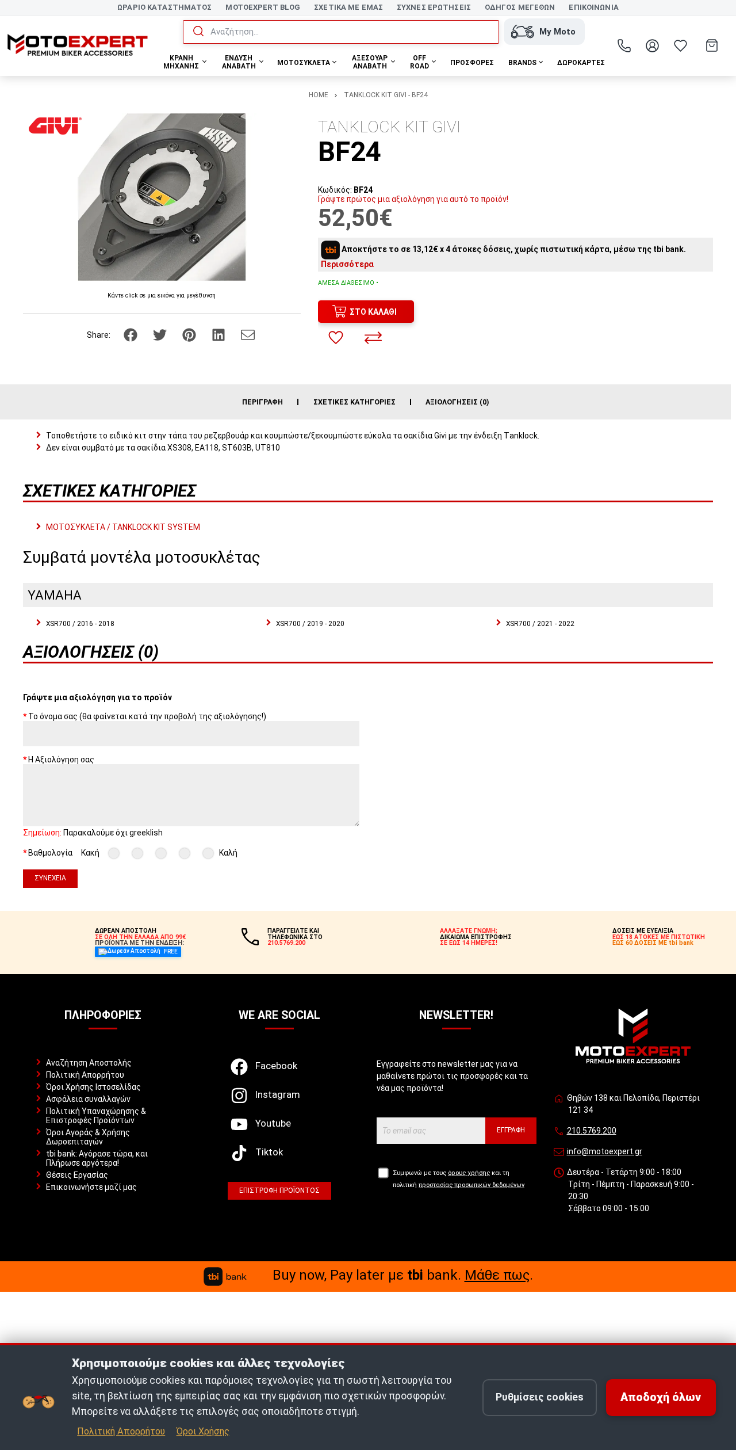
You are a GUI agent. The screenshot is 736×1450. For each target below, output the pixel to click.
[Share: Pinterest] (190, 334)
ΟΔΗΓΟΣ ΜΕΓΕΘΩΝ (520, 7)
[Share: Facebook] (131, 334)
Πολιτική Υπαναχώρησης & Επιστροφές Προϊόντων (96, 1115)
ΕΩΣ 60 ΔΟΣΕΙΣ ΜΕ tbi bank (652, 943)
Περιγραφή (262, 402)
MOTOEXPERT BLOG (262, 7)
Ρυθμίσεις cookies (540, 1397)
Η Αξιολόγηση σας (61, 759)
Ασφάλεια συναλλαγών (88, 1099)
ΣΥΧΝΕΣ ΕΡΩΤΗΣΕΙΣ (434, 7)
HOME (318, 95)
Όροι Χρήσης (203, 1431)
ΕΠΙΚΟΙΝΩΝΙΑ (593, 7)
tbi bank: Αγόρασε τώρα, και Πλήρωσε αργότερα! (97, 1158)
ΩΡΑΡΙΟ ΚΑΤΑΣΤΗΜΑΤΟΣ (164, 7)
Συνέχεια (50, 878)
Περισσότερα (347, 264)
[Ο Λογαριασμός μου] (653, 45)
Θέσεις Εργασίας (77, 1175)
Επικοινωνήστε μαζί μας (91, 1187)
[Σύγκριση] (373, 338)
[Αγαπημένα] (681, 45)
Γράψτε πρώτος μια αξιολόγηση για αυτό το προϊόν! (413, 199)
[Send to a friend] (248, 334)
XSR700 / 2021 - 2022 (540, 624)
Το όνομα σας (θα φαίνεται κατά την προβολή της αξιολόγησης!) (147, 716)
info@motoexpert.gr (604, 1151)
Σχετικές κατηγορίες (354, 402)
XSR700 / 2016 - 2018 (80, 624)
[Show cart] (712, 45)
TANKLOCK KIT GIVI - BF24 (386, 95)
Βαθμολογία (50, 852)
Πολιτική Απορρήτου (85, 1074)
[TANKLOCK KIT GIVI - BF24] (162, 197)
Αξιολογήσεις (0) (457, 402)
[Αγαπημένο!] (336, 338)
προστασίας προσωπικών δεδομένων (471, 1185)
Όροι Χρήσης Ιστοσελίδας (93, 1087)
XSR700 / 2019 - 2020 (310, 624)
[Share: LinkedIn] (219, 334)
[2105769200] (624, 45)
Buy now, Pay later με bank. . (403, 1275)
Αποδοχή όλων (660, 1397)
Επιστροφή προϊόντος (279, 1190)
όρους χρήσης (469, 1173)
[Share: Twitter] (160, 334)
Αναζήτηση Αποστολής (89, 1062)
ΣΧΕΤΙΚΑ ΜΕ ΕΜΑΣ (348, 7)
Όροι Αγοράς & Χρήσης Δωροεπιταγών (88, 1137)
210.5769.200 (591, 1130)
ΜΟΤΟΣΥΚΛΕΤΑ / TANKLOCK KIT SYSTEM (123, 527)
